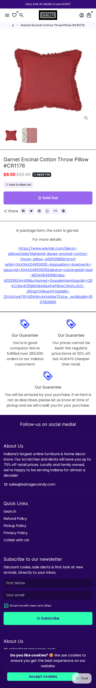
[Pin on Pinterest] (39, 211)
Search (10, 511)
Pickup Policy (15, 525)
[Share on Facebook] (23, 211)
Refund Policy (15, 518)
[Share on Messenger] (63, 211)
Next (88, 80)
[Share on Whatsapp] (47, 211)
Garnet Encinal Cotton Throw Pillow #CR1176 (53, 25)
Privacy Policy (16, 532)
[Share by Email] (55, 211)
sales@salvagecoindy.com (29, 484)
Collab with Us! (16, 540)
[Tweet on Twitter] (31, 211)
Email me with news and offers (30, 605)
